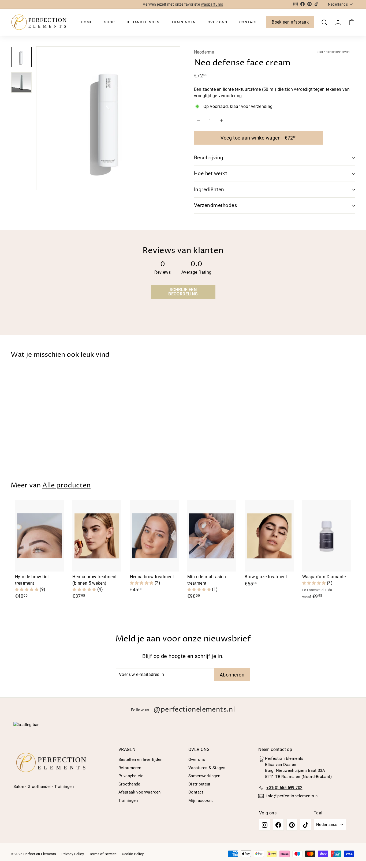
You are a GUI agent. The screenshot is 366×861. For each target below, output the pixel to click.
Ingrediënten (209, 189)
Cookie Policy (133, 854)
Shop (109, 22)
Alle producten (66, 485)
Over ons (217, 22)
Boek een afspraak (290, 22)
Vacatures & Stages (206, 767)
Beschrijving (208, 158)
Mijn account (200, 800)
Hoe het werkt (210, 173)
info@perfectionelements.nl (292, 796)
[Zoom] (108, 118)
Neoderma (204, 52)
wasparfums (212, 4)
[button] (27, 589)
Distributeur (199, 784)
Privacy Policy (72, 854)
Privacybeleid (130, 775)
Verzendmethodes (215, 205)
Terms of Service (103, 854)
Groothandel (129, 784)
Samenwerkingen (204, 775)
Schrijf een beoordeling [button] (183, 291)
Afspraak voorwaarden (139, 792)
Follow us (183, 709)
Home (86, 22)
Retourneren (129, 767)
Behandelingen (143, 22)
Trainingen (183, 22)
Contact (248, 22)
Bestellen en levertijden (140, 759)
